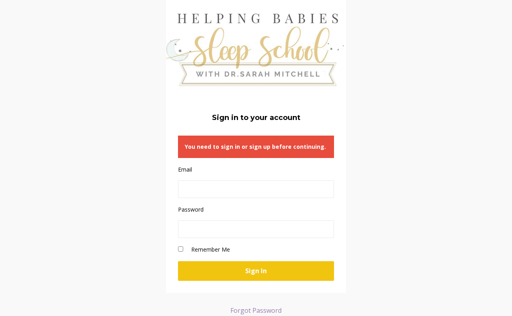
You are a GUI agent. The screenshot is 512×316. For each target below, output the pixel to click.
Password (191, 209)
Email (185, 169)
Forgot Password (256, 310)
